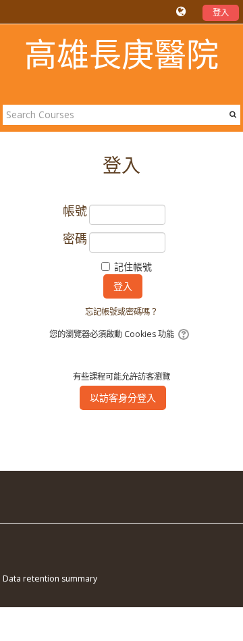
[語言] (182, 11)
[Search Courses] (233, 114)
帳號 (75, 211)
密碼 (75, 239)
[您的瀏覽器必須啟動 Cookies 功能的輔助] (184, 334)
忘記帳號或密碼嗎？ (121, 311)
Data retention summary (50, 578)
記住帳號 (133, 266)
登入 (221, 12)
